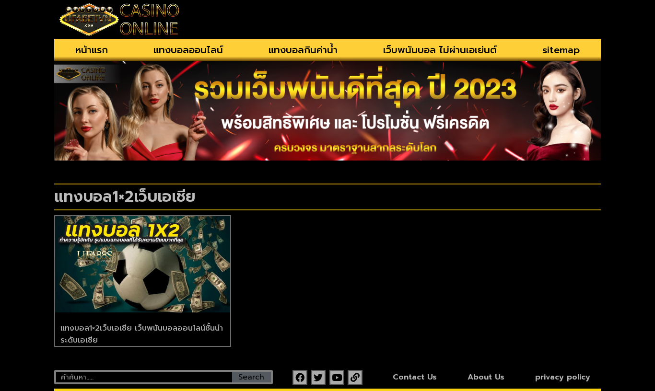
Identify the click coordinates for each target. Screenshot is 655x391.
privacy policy (562, 377)
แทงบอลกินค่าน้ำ (303, 50)
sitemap (561, 50)
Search (251, 377)
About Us (486, 377)
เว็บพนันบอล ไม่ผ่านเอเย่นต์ (440, 50)
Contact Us (415, 377)
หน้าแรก (91, 50)
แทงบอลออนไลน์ (188, 50)
